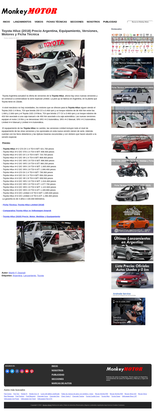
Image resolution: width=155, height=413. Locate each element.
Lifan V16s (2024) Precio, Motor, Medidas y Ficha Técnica (133, 162)
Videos (39, 21)
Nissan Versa (142, 394)
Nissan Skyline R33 (101, 394)
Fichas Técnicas (57, 21)
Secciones (76, 21)
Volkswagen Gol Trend (28, 399)
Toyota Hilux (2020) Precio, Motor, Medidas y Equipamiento (31, 216)
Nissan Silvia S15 (130, 394)
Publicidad (110, 21)
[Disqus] (51, 324)
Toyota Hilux (105, 396)
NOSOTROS (57, 370)
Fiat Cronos (8, 394)
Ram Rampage (9, 396)
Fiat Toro (16, 394)
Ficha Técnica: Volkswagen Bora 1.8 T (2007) (132, 112)
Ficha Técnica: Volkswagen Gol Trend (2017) (133, 63)
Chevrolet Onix (54, 396)
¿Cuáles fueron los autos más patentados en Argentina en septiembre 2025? (132, 137)
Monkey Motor (47, 405)
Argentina (17, 275)
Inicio (6, 21)
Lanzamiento (29, 275)
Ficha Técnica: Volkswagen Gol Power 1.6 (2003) (132, 87)
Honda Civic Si (34, 394)
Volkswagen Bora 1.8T (129, 396)
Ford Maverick (31, 396)
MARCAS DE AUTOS (62, 383)
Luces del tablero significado (50, 394)
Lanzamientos (22, 21)
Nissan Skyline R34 (116, 394)
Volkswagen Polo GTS (44, 399)
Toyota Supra (115, 396)
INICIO (55, 366)
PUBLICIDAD (58, 374)
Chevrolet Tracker (78, 396)
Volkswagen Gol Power (11, 399)
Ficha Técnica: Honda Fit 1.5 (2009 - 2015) (132, 185)
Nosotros (93, 21)
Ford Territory (20, 396)
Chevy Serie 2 (66, 396)
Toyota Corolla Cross (93, 396)
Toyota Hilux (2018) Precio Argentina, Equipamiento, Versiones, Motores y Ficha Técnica (50, 32)
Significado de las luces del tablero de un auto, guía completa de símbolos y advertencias (132, 39)
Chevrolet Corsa (42, 396)
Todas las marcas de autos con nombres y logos (77, 394)
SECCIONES (58, 379)
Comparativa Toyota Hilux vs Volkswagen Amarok (27, 211)
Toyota (40, 275)
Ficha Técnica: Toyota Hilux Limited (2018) (23, 205)
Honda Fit (24, 394)
